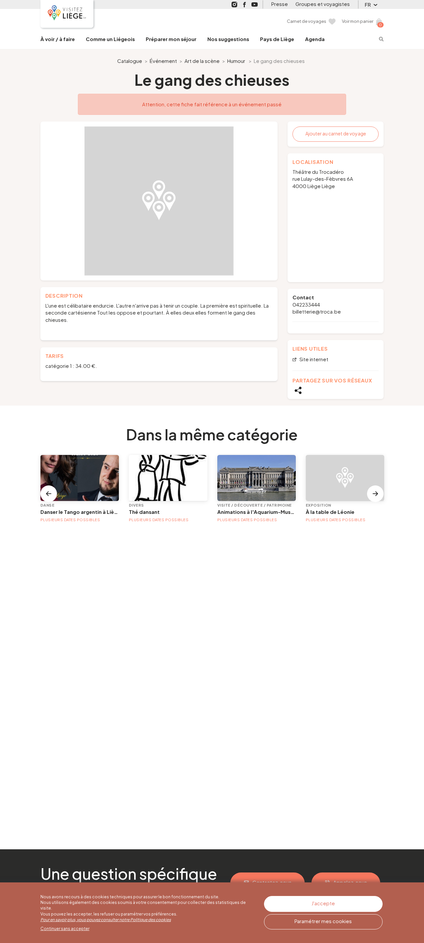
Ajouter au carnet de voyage (335, 133)
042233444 (306, 304)
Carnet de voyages (306, 21)
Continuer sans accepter (64, 928)
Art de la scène (202, 61)
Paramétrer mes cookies (323, 921)
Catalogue (129, 61)
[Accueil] (66, 14)
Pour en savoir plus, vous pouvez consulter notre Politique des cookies (105, 919)
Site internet (313, 359)
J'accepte (323, 903)
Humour (236, 61)
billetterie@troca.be (316, 311)
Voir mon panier (357, 21)
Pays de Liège (277, 39)
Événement (163, 61)
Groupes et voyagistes (322, 4)
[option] (159, 200)
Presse (279, 4)
